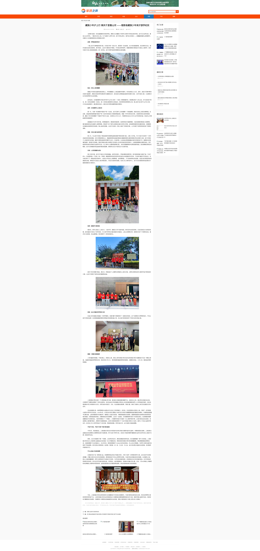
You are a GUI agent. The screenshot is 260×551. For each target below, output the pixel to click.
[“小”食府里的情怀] (108, 526)
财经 (111, 16)
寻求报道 (127, 546)
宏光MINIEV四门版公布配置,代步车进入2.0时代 (167, 83)
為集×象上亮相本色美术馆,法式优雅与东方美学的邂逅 (167, 91)
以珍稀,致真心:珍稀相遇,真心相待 (166, 76)
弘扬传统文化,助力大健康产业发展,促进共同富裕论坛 (170, 135)
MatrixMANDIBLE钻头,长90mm (170, 126)
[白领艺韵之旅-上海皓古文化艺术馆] (160, 120)
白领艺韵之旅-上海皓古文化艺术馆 (170, 119)
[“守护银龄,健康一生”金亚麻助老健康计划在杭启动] (160, 143)
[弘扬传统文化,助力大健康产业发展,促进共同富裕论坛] (160, 135)
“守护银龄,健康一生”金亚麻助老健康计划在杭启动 (170, 142)
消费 (149, 16)
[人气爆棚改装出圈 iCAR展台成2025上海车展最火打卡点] (144, 526)
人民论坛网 (142, 542)
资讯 (98, 16)
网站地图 (116, 546)
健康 (174, 16)
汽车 (161, 16)
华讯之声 (89, 11)
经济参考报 (110, 542)
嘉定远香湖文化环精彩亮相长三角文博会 (167, 97)
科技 (123, 16)
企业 (136, 16)
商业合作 (133, 546)
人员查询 (143, 546)
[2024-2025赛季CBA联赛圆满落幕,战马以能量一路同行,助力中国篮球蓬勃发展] (126, 526)
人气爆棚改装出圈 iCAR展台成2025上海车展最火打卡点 (150, 534)
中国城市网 (130, 542)
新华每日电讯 (123, 542)
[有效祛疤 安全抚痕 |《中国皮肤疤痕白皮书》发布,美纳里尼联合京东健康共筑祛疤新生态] (160, 61)
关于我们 (122, 546)
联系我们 (138, 546)
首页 (86, 16)
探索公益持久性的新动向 (93, 511)
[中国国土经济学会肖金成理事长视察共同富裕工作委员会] (160, 150)
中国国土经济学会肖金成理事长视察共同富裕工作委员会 (170, 150)
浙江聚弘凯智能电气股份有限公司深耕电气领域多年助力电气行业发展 (104, 514)
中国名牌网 (116, 542)
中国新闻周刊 (149, 542)
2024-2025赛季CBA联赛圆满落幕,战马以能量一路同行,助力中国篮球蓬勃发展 (170, 46)
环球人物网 (155, 542)
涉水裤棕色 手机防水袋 (163, 103)
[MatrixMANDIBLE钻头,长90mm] (160, 127)
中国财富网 (136, 542)
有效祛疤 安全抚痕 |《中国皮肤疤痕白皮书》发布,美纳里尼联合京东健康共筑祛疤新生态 (170, 62)
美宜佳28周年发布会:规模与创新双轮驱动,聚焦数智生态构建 (97, 534)
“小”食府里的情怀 (108, 534)
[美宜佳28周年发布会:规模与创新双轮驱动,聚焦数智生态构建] (90, 526)
